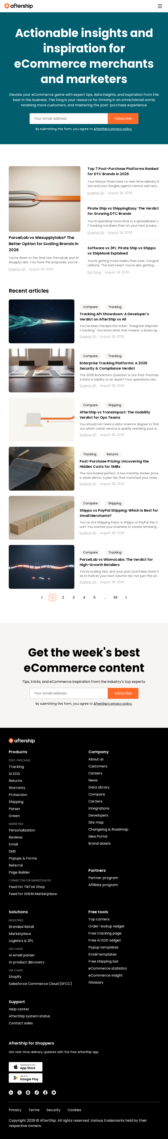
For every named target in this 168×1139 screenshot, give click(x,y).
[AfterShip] (19, 6)
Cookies (74, 1109)
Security (54, 1109)
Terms (34, 1109)
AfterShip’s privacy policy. (113, 129)
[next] (126, 597)
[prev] (42, 597)
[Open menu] (160, 6)
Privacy (15, 1109)
